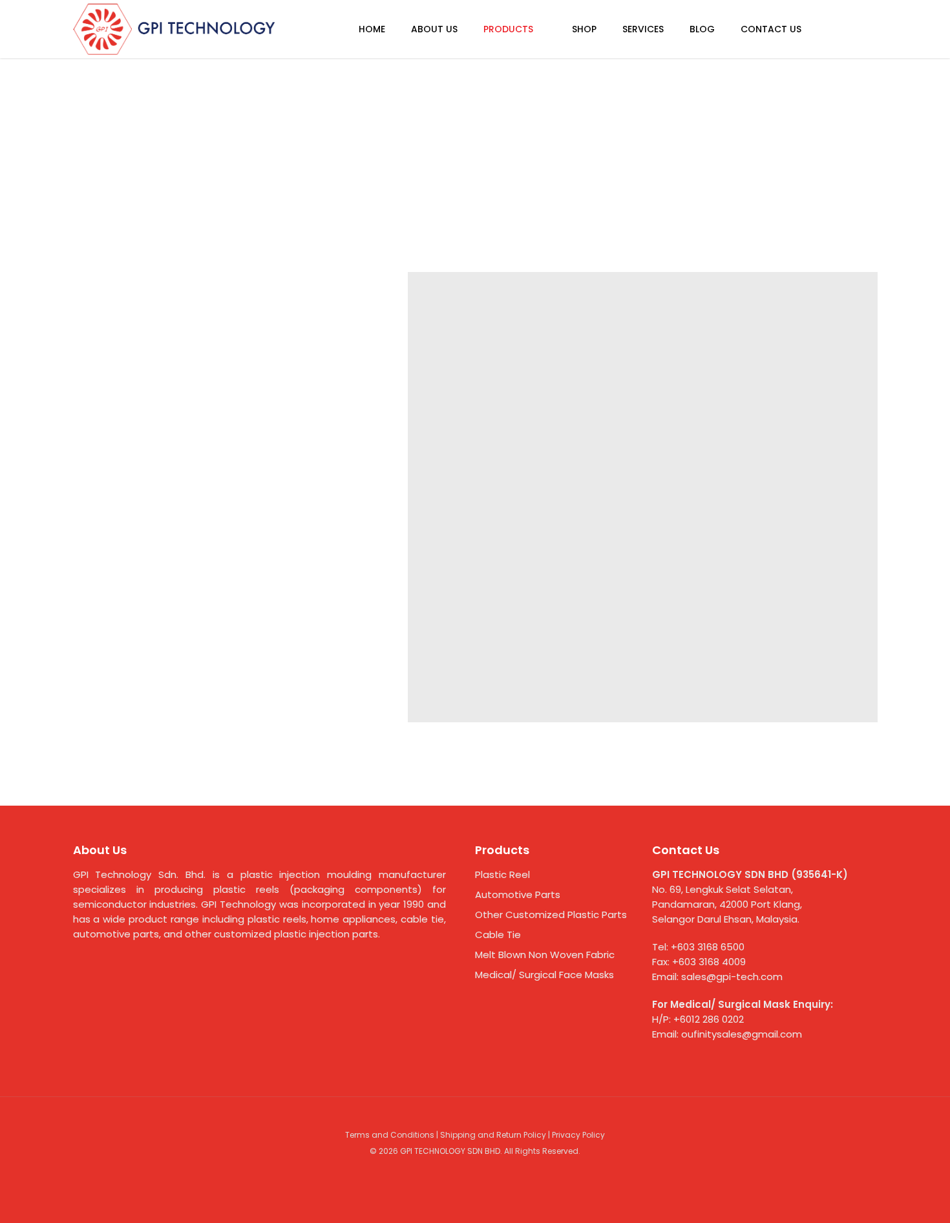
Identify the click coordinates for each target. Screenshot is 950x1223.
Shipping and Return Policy (493, 1134)
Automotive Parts (517, 894)
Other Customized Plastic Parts (551, 914)
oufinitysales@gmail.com (741, 1034)
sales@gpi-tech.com (732, 976)
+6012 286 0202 (708, 1019)
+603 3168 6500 (707, 947)
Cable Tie (498, 934)
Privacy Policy (578, 1134)
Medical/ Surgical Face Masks (544, 974)
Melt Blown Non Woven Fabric (545, 954)
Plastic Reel (502, 874)
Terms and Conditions (389, 1134)
